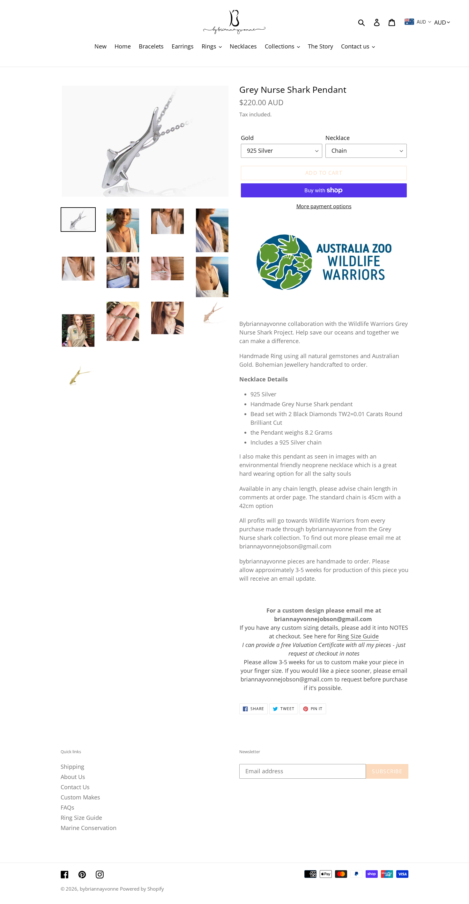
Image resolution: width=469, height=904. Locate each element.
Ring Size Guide (358, 636)
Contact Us (75, 787)
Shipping (72, 766)
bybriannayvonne (99, 889)
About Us (73, 777)
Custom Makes (80, 797)
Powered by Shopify (142, 889)
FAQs (67, 807)
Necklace (337, 138)
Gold (247, 138)
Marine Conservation (88, 828)
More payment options (324, 206)
